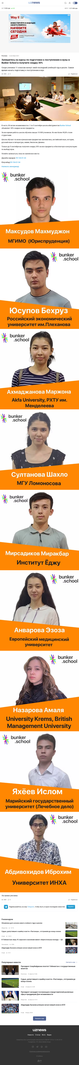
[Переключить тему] (75, 3)
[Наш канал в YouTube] (46, 1047)
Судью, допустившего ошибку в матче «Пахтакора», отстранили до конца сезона (48, 980)
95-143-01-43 (21, 158)
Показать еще (39, 1018)
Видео (49, 1035)
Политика (24, 974)
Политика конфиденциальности (39, 1051)
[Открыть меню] (3, 3)
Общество (24, 999)
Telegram (30, 907)
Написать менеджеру (10, 166)
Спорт (22, 987)
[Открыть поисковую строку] (65, 3)
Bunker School (65, 125)
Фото (43, 1035)
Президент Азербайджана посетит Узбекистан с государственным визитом (48, 967)
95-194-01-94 (15, 162)
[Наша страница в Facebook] (42, 1047)
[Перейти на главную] (34, 3)
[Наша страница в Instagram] (33, 1047)
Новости (31, 1035)
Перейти (71, 906)
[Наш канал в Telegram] (37, 1047)
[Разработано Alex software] (39, 1061)
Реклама (4, 56)
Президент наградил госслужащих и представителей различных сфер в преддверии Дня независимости (47, 993)
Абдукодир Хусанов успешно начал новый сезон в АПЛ (43, 1005)
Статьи (37, 1035)
